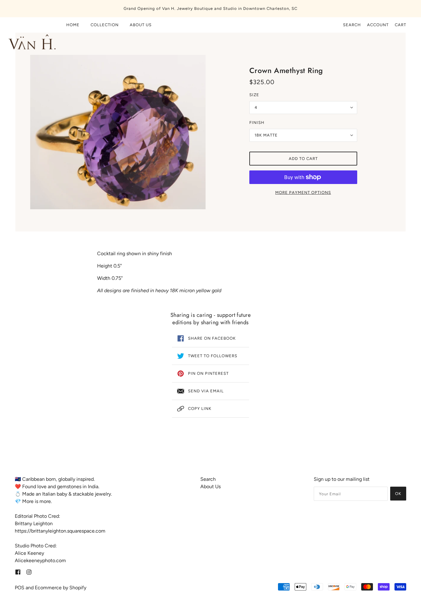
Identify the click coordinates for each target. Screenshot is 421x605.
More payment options (303, 192)
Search (352, 24)
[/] (30, 38)
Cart (400, 24)
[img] (17, 572)
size (254, 94)
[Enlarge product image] (118, 132)
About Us (210, 486)
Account (378, 24)
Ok (398, 493)
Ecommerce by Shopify (60, 588)
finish (256, 122)
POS (19, 588)
